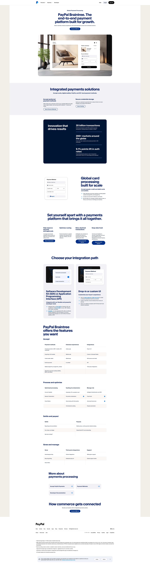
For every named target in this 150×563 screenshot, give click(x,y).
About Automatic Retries (82, 241)
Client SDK (58, 306)
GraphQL (50, 311)
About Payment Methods (50, 109)
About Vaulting (80, 106)
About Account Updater (98, 243)
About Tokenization (49, 240)
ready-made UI (87, 297)
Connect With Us (75, 28)
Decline (104, 559)
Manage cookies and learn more (68, 559)
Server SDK (57, 307)
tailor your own (95, 297)
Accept (97, 559)
